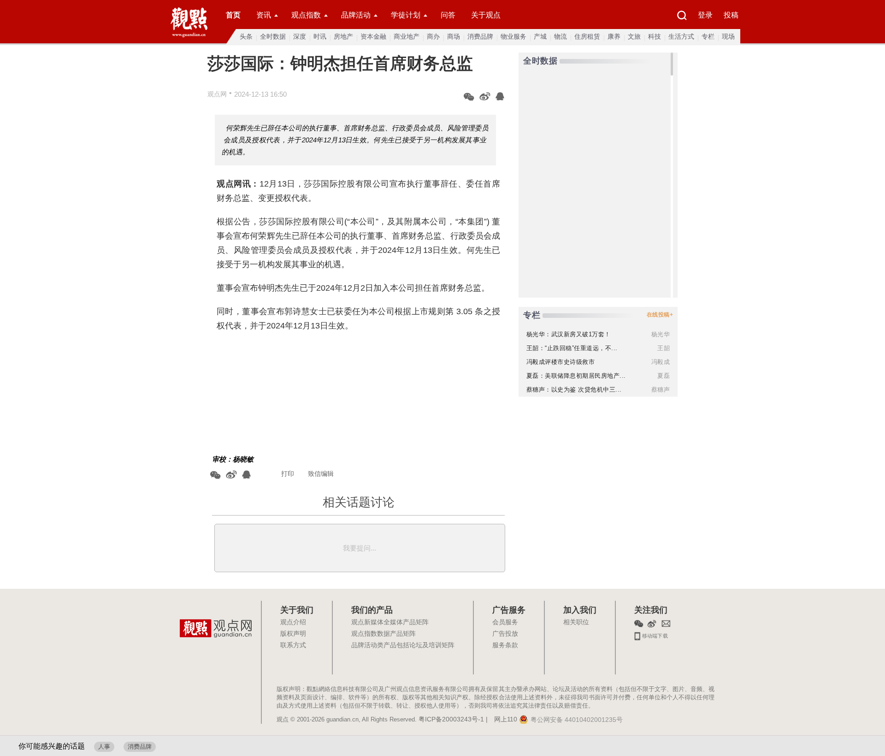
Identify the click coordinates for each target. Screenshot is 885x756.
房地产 (343, 36)
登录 (705, 15)
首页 (233, 15)
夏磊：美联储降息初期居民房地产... (576, 375)
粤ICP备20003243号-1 (451, 719)
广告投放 (505, 634)
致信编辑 (321, 473)
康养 (614, 36)
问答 (448, 15)
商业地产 (406, 36)
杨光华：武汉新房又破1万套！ (568, 334)
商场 (453, 36)
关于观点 (486, 15)
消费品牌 (480, 36)
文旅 (634, 36)
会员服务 (505, 622)
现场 (728, 36)
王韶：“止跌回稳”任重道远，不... (572, 348)
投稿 (731, 15)
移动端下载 (654, 635)
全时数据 (273, 36)
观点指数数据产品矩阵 (383, 634)
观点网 (217, 94)
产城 (540, 36)
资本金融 (373, 36)
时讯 (319, 36)
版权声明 (293, 634)
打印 (287, 473)
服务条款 (505, 645)
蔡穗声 (660, 389)
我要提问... (359, 548)
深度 (299, 36)
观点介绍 (293, 622)
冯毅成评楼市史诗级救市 (560, 361)
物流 (560, 36)
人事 (104, 746)
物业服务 (513, 36)
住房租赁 (587, 36)
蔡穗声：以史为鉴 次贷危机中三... (574, 389)
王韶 (663, 348)
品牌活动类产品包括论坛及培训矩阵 (402, 645)
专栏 (708, 36)
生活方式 (681, 36)
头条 (246, 36)
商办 (433, 36)
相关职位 (576, 622)
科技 (654, 36)
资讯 (263, 15)
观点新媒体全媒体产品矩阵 (390, 622)
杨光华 (660, 334)
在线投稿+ (660, 314)
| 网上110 (501, 719)
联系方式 (293, 645)
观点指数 (306, 15)
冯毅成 (660, 361)
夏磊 (663, 375)
